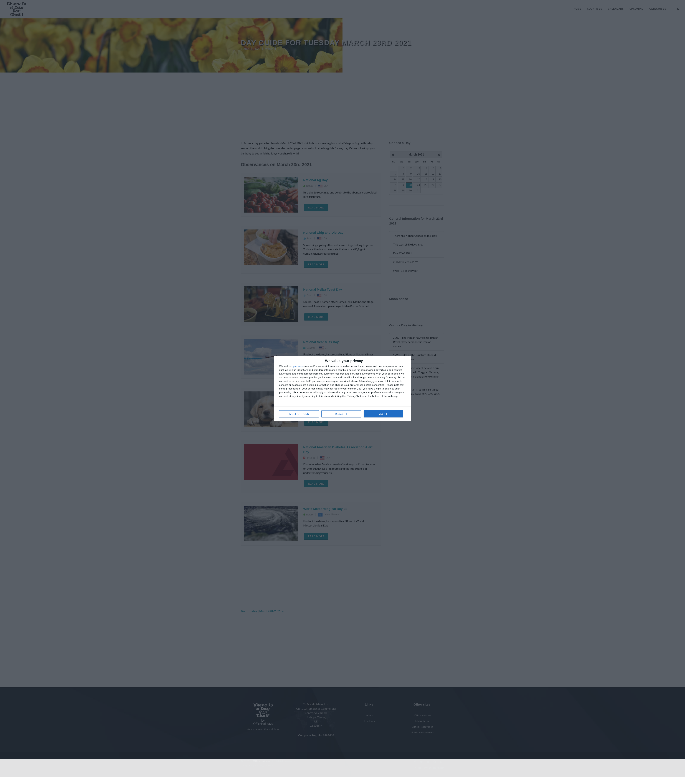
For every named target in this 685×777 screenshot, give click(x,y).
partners (298, 366)
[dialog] (342, 388)
